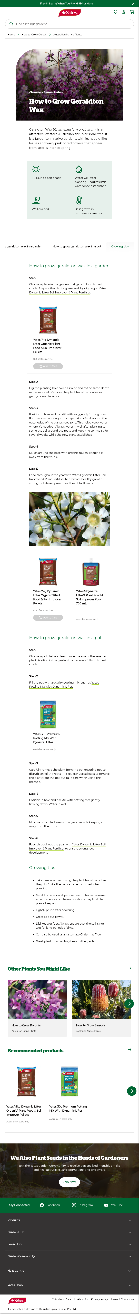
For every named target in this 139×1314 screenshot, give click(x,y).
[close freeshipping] (133, 3)
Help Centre (16, 1270)
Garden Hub (16, 1232)
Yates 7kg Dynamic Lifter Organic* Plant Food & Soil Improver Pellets (47, 346)
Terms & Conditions (122, 1299)
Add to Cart (50, 366)
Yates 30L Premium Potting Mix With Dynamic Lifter (46, 738)
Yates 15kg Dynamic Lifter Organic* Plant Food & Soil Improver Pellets (24, 1110)
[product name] (48, 320)
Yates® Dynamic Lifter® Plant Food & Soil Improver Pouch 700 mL (90, 597)
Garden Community (21, 1256)
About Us (82, 1299)
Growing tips (120, 246)
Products (14, 1220)
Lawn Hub (15, 1244)
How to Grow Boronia (26, 1025)
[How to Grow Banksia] (101, 999)
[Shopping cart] (132, 12)
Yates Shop (15, 1285)
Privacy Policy (99, 1299)
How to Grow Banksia (90, 1025)
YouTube (117, 1205)
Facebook (53, 1205)
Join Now (69, 1182)
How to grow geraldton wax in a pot (77, 246)
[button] (129, 1003)
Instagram (86, 1205)
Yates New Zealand (63, 1299)
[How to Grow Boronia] (37, 999)
